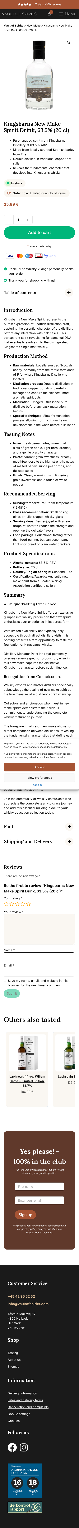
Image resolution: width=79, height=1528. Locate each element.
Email (9, 965)
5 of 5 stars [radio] (28, 904)
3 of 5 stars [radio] (17, 904)
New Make (33, 25)
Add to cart (39, 232)
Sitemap (13, 1367)
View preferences (39, 777)
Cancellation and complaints (28, 1407)
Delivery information (22, 1393)
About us (14, 1360)
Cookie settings (19, 1414)
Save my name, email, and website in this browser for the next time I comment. (37, 983)
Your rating (13, 898)
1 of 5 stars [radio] (6, 904)
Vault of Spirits (13, 25)
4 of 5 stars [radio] (23, 904)
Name (9, 950)
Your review (14, 912)
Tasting (13, 1353)
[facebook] (12, 1447)
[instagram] (23, 1447)
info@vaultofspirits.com (28, 1304)
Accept (39, 767)
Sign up (25, 1215)
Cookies (37, 784)
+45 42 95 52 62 (21, 1297)
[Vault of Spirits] (19, 14)
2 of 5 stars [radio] (11, 904)
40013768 (19, 1327)
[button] (68, 42)
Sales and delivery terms (25, 1400)
